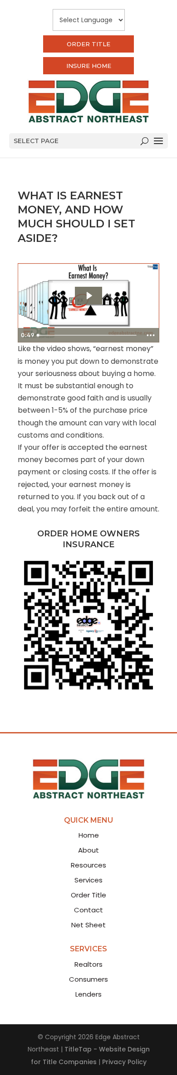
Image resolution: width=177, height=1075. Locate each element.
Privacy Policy (124, 1061)
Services (88, 880)
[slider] (88, 335)
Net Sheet (88, 925)
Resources (88, 865)
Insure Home (88, 65)
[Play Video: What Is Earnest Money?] (89, 295)
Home (89, 835)
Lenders (88, 994)
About (88, 850)
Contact (88, 910)
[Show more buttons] (150, 335)
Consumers (88, 979)
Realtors (88, 964)
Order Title (88, 44)
